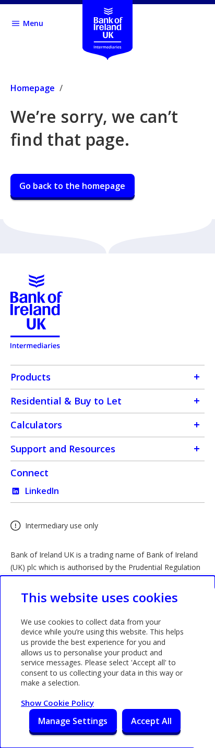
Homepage (32, 88)
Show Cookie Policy (57, 703)
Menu (33, 23)
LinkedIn (42, 491)
